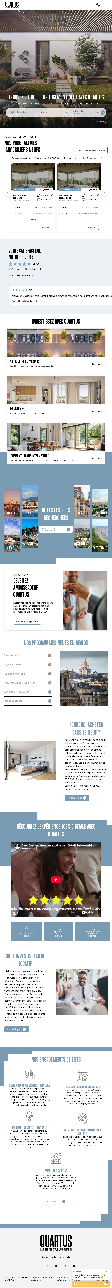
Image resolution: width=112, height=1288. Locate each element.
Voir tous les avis (19, 275)
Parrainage (23, 1277)
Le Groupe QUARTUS (10, 1278)
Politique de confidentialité (62, 1278)
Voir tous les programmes (92, 150)
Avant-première (41, 158)
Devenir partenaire (36, 1278)
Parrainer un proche (27, 621)
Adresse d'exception (21, 158)
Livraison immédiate (72, 158)
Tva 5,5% (55, 158)
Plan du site (48, 1277)
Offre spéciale (90, 158)
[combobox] (53, 112)
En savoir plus (75, 797)
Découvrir (97, 364)
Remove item (78, 113)
